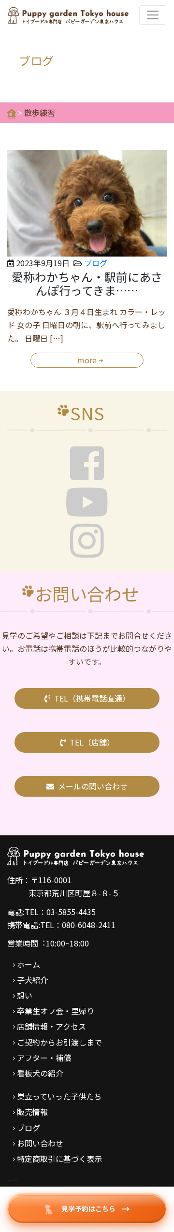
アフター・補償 (44, 1057)
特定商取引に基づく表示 (59, 1158)
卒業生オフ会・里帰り (55, 1011)
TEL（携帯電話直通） (92, 698)
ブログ (95, 263)
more (87, 360)
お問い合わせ (40, 1143)
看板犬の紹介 (40, 1073)
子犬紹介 (32, 980)
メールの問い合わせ (93, 786)
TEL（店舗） (92, 742)
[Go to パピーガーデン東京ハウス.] (11, 112)
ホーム (28, 964)
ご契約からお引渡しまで (59, 1042)
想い (24, 995)
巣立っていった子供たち (59, 1096)
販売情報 (32, 1111)
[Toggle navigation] (152, 15)
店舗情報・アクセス (51, 1026)
